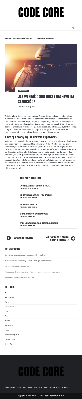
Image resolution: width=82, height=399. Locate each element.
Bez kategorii (9, 298)
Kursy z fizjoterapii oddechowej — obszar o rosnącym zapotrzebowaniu (28, 261)
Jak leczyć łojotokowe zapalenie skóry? (18, 266)
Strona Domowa (10, 387)
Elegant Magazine (49, 396)
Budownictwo (9, 307)
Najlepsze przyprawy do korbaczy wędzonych (20, 277)
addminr (22, 107)
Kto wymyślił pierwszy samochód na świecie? (35, 186)
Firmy (7, 316)
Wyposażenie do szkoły (23, 238)
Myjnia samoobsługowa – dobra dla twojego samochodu (39, 223)
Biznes (7, 302)
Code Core (41, 12)
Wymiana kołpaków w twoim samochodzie (34, 214)
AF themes (60, 396)
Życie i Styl (8, 344)
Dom (6, 311)
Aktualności (9, 293)
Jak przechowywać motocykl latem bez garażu (36, 195)
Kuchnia (7, 321)
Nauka (7, 330)
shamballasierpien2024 (12, 335)
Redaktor (24, 188)
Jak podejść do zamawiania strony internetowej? (58, 238)
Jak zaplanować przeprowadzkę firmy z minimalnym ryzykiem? (25, 255)
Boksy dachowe (60, 149)
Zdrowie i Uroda (10, 339)
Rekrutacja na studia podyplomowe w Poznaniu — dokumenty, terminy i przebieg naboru (33, 272)
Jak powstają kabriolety (28, 204)
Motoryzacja (23, 91)
